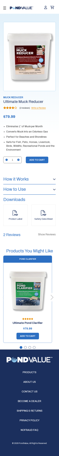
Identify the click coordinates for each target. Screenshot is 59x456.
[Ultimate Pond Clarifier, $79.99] (28, 290)
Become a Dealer (29, 401)
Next (52, 297)
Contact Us (29, 391)
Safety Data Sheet (43, 219)
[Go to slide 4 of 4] (34, 347)
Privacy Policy (30, 420)
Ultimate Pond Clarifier (28, 322)
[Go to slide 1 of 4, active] (21, 347)
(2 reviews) (24, 108)
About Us (29, 382)
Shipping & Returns (29, 410)
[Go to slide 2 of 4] (25, 347)
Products (29, 372)
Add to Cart (27, 336)
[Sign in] (46, 7)
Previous (3, 297)
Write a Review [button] (38, 108)
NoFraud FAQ (29, 430)
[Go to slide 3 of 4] (30, 347)
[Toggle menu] (4, 8)
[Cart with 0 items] (52, 7)
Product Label (15, 219)
